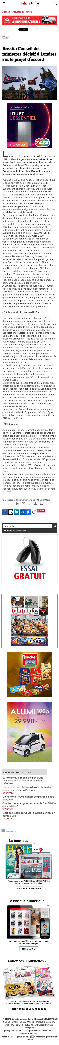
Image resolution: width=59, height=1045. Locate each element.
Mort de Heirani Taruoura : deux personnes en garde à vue (28, 814)
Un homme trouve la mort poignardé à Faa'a (28, 796)
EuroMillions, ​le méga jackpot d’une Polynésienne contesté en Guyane (22, 779)
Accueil (6, 12)
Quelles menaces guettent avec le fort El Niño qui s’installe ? (29, 805)
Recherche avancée (14, 530)
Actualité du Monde (22, 12)
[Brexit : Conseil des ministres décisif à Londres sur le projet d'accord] (29, 67)
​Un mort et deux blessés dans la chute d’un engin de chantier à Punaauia (27, 788)
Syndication (40, 1037)
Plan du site (23, 1037)
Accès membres (9, 1037)
